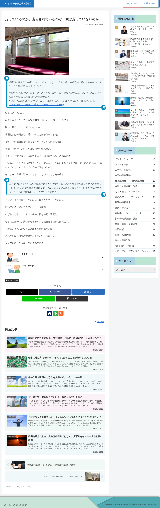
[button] (72, 298)
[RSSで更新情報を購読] (61, 313)
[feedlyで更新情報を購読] (55, 313)
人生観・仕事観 (13, 280)
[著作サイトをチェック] (49, 313)
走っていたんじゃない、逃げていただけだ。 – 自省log (36, 104)
